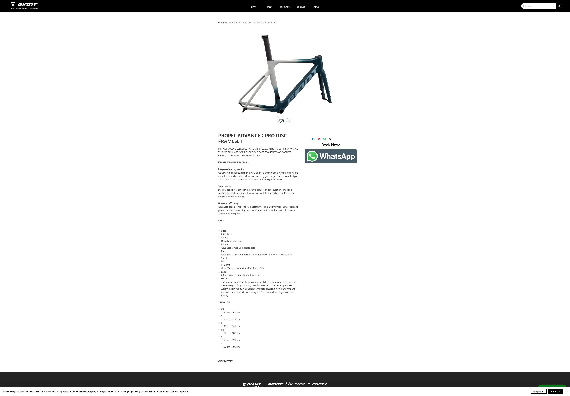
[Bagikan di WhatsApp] (324, 139)
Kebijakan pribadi (180, 391)
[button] (254, 5)
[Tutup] (566, 391)
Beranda (222, 22)
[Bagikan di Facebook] (313, 139)
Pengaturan (538, 391)
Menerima (555, 391)
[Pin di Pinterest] (319, 139)
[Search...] (559, 6)
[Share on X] (330, 139)
